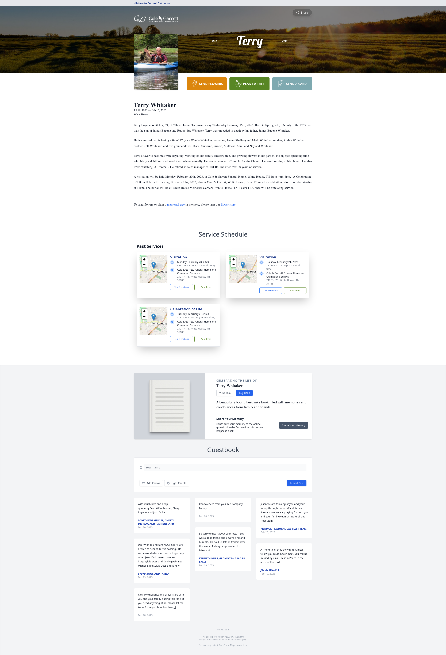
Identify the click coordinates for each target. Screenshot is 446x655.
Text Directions (181, 287)
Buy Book (244, 393)
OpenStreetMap (226, 645)
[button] (153, 265)
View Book (225, 393)
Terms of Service (232, 639)
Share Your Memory (293, 425)
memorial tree (176, 204)
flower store (228, 204)
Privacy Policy (213, 639)
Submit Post (296, 483)
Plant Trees (206, 287)
